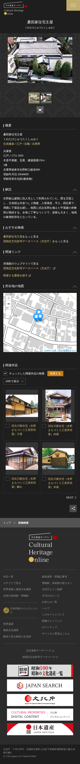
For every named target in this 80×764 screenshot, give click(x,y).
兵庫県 (36, 143)
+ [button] (8, 298)
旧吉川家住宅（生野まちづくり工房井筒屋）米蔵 (60, 483)
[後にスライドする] (71, 497)
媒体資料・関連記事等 (54, 576)
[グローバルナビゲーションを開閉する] (73, 5)
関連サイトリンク (52, 620)
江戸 (19, 143)
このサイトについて (53, 614)
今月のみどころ (51, 595)
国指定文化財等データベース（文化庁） (27, 241)
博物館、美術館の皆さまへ (57, 583)
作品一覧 (8, 576)
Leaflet (47, 350)
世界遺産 (8, 623)
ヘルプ (46, 608)
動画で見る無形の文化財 (17, 636)
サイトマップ (49, 627)
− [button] (8, 303)
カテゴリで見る (12, 583)
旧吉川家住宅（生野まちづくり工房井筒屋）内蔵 (60, 430)
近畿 (27, 143)
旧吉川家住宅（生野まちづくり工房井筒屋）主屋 (23, 429)
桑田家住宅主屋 (12, 236)
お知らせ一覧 (49, 601)
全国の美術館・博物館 (16, 595)
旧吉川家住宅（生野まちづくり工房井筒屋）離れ (23, 482)
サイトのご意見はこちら (56, 633)
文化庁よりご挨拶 (52, 589)
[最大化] (8, 312)
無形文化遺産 (10, 630)
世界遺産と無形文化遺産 (17, 589)
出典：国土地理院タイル (64, 350)
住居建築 (8, 143)
